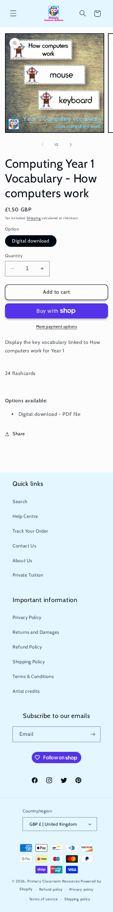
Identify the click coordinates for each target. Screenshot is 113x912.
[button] (13, 13)
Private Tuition (28, 575)
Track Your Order (30, 531)
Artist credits (26, 691)
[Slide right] (71, 144)
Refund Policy (27, 647)
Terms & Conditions (33, 676)
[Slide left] (42, 144)
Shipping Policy (29, 662)
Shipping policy (77, 899)
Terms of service (43, 899)
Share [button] (19, 434)
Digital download (31, 241)
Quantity (14, 255)
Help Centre (25, 516)
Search (20, 501)
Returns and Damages (36, 632)
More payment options (56, 326)
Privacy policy (81, 889)
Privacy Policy (27, 617)
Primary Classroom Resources (53, 881)
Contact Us (24, 546)
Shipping (34, 218)
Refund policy (51, 889)
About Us (22, 560)
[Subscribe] (93, 734)
